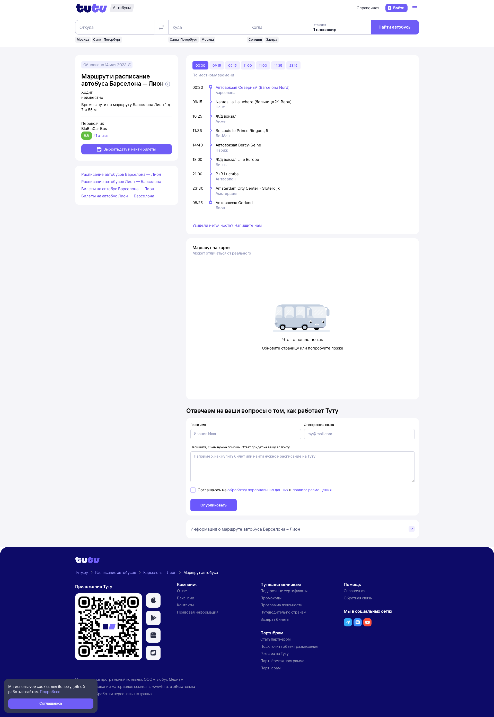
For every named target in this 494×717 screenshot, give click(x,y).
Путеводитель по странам (283, 612)
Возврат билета (274, 619)
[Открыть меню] (415, 8)
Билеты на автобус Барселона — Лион (117, 188)
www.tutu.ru (162, 686)
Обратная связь (358, 598)
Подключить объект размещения (289, 646)
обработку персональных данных (257, 489)
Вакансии (185, 598)
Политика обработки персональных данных (113, 693)
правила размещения (312, 489)
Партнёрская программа (282, 660)
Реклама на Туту (274, 653)
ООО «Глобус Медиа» (163, 679)
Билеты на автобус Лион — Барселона (117, 196)
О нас (182, 590)
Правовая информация (197, 612)
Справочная (368, 7)
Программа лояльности (281, 604)
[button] (153, 600)
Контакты (185, 604)
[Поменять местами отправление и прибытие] (161, 27)
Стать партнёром (275, 639)
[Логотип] (91, 8)
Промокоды (270, 598)
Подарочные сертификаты (283, 590)
